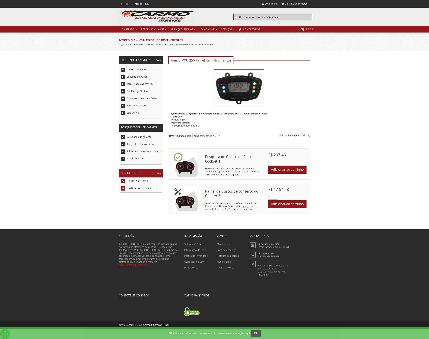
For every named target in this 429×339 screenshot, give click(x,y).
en (122, 4)
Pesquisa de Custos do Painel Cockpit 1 (229, 159)
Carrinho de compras (296, 3)
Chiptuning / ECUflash (138, 91)
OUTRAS (169, 44)
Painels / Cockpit (154, 44)
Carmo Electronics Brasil (156, 324)
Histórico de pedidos (228, 255)
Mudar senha (224, 261)
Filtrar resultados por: (179, 135)
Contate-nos (251, 29)
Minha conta (223, 244)
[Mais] (158, 60)
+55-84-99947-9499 (137, 180)
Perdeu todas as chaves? (140, 83)
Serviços (226, 29)
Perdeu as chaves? (152, 29)
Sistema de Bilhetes (194, 244)
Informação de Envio (195, 250)
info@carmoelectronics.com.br (143, 188)
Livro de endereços (227, 250)
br (127, 4)
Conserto (127, 29)
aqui (247, 333)
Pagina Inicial (125, 44)
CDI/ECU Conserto (136, 69)
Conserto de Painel (137, 76)
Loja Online (207, 29)
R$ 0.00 (310, 29)
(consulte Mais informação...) (134, 264)
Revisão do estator (137, 105)
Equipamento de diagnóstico (142, 98)
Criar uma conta (225, 267)
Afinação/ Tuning (182, 29)
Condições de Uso (194, 261)
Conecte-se (271, 3)
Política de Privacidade (196, 255)
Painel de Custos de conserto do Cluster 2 (231, 193)
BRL (147, 4)
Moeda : (139, 3)
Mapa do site (191, 267)
